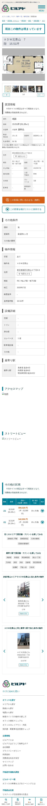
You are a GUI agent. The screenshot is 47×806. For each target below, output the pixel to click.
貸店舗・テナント (13, 20)
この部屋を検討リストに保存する (25, 209)
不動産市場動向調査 (11, 772)
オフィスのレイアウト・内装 (14, 725)
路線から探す (8, 708)
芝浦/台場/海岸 (23, 544)
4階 (4, 522)
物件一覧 (19, 16)
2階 (4, 511)
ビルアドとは (8, 740)
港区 (29, 20)
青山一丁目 (36, 557)
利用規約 (6, 754)
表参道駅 (36, 20)
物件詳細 (26, 16)
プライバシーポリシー (12, 751)
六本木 (32, 567)
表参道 (9, 557)
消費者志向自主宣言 (11, 758)
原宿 (15, 562)
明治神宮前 (26, 557)
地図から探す (8, 712)
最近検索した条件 (6, 803)
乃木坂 (8, 562)
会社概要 (6, 747)
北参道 (28, 562)
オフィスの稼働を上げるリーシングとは (19, 783)
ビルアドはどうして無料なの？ (15, 744)
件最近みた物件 (29, 803)
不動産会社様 (8, 790)
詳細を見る (23, 614)
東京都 (23, 20)
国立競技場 (37, 562)
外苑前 (16, 557)
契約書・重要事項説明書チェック (16, 729)
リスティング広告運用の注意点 (15, 794)
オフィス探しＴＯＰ (8, 16)
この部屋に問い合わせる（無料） (25, 200)
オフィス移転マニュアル (13, 721)
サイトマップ (8, 762)
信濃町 (15, 567)
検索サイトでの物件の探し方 (14, 717)
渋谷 (21, 562)
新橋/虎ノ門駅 (12, 539)
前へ (7, 95)
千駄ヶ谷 (23, 567)
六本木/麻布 (35, 539)
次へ (39, 95)
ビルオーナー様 (9, 779)
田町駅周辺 (24, 539)
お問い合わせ (8, 765)
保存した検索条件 (17, 803)
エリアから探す (9, 704)
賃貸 (3, 20)
